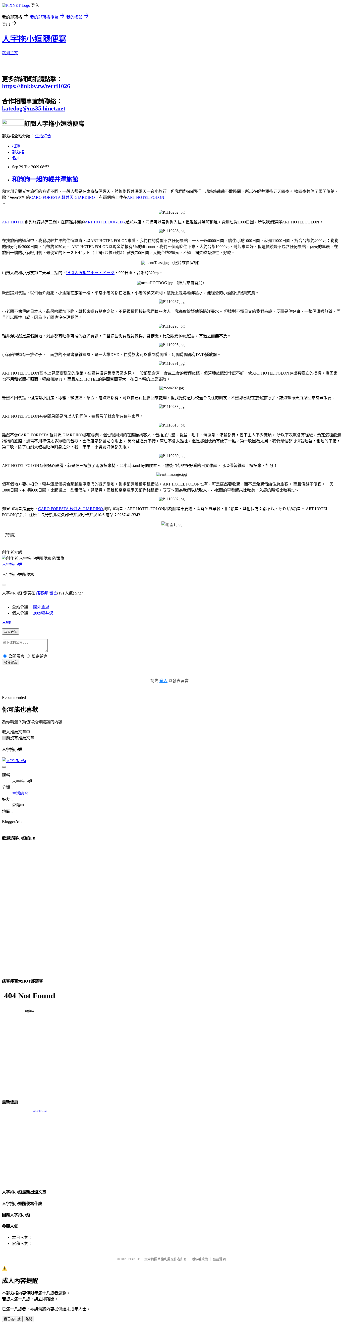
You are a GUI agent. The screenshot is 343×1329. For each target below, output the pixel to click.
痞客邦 (42, 593)
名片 (16, 158)
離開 (29, 1319)
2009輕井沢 (43, 613)
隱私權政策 (200, 1259)
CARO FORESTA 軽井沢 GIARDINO (62, 197)
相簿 (16, 146)
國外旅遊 (41, 607)
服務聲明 (219, 1259)
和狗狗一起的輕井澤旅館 (45, 179)
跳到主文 (10, 53)
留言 (53, 593)
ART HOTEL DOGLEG (105, 222)
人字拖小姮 (12, 564)
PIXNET (134, 1259)
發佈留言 (10, 662)
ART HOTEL (13, 222)
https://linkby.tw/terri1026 (36, 86)
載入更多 (10, 632)
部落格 (18, 152)
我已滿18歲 (12, 1319)
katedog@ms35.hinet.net (33, 108)
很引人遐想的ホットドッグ (90, 273)
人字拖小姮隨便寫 (34, 38)
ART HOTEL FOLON (145, 197)
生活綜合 (43, 136)
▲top (6, 622)
